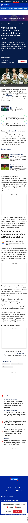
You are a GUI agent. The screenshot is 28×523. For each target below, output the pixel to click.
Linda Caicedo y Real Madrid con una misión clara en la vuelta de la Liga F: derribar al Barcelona (14, 414)
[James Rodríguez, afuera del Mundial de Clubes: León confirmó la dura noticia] (5, 108)
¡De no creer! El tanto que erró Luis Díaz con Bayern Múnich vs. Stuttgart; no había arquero (18, 158)
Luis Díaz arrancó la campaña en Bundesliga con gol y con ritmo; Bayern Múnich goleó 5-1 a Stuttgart (18, 168)
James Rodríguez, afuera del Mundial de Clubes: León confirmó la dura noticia (18, 109)
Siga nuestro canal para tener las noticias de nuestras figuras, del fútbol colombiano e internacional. (15, 118)
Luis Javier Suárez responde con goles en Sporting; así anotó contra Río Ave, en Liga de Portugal (14, 432)
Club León (9, 95)
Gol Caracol (16, 1)
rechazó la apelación (11, 131)
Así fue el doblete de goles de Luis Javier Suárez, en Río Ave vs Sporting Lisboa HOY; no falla (15, 423)
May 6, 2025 (22, 355)
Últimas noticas (8, 1)
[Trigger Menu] (2, 5)
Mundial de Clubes (17, 363)
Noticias (19, 507)
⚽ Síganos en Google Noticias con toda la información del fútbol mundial (15, 243)
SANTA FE (10, 8)
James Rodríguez (7, 366)
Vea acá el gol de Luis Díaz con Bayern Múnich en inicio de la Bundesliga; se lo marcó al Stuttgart (13, 404)
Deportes (11, 507)
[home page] (2, 1)
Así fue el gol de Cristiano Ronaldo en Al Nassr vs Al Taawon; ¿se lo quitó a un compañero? (15, 442)
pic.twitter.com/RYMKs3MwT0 (14, 354)
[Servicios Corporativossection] (25, 500)
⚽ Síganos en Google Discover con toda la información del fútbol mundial (15, 125)
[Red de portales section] (25, 496)
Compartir (23, 61)
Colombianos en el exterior (14, 23)
